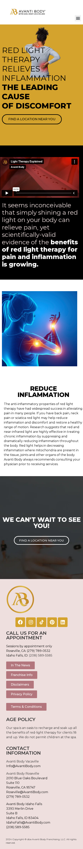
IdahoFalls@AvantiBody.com (28, 822)
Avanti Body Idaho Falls (24, 804)
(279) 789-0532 (38, 651)
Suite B (11, 813)
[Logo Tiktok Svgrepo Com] (41, 622)
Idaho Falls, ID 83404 (22, 818)
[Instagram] (31, 622)
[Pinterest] (52, 622)
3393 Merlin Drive (19, 808)
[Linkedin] (63, 622)
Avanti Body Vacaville (22, 761)
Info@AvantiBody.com (23, 766)
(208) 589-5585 (40, 655)
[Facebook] (20, 622)
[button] (78, 18)
